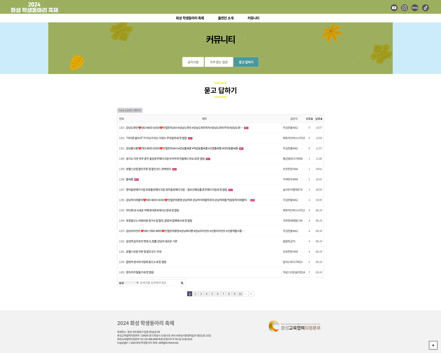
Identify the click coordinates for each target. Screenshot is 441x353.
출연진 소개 (225, 17)
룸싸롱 (130, 179)
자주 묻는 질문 (219, 62)
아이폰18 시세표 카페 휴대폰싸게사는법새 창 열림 (152, 210)
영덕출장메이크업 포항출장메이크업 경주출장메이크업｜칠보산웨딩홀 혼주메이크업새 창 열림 (177, 189)
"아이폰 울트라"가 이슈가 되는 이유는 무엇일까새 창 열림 (156, 138)
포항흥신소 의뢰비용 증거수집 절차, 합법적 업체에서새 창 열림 (159, 220)
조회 (308, 119)
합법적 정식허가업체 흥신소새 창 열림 (146, 262)
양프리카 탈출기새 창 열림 (140, 272)
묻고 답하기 (246, 62)
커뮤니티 (253, 17)
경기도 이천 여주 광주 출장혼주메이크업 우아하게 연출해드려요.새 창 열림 (165, 158)
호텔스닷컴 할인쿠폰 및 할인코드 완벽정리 (149, 169)
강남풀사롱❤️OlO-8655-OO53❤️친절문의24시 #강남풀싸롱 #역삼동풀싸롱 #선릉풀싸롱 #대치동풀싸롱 (182, 148)
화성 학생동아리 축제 (190, 17)
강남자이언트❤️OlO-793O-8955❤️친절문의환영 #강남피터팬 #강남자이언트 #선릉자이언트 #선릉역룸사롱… (185, 231)
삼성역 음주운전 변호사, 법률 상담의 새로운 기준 (151, 241)
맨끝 (251, 293)
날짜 (318, 119)
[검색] (182, 282)
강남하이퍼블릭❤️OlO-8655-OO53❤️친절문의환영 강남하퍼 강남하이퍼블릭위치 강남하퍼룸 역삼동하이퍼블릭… (188, 200)
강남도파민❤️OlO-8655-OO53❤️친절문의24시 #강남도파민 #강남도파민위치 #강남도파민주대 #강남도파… (184, 127)
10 (240, 294)
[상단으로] (433, 345)
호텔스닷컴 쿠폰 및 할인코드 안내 (143, 251)
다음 (245, 293)
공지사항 (193, 62)
